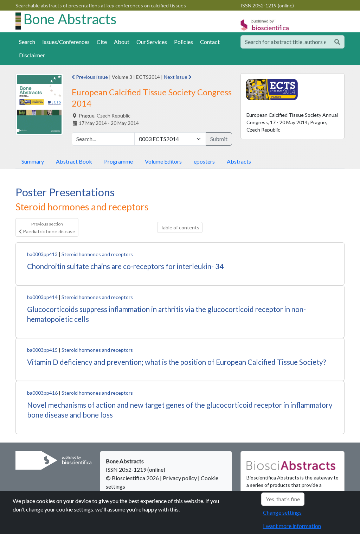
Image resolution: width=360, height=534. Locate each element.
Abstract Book (74, 161)
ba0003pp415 (42, 350)
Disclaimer (32, 55)
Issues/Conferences (66, 41)
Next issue (176, 77)
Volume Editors (163, 161)
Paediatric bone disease (48, 227)
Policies (183, 41)
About (121, 41)
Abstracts (239, 161)
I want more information (292, 525)
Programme (118, 161)
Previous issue (91, 77)
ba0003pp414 (42, 297)
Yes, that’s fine (283, 499)
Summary (32, 161)
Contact (210, 41)
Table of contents (179, 227)
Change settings (282, 512)
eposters (204, 161)
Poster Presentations (65, 192)
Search (27, 41)
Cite (102, 41)
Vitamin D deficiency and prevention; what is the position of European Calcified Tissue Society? (176, 362)
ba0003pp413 (42, 254)
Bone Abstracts (70, 19)
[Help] (337, 42)
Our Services (151, 41)
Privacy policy (180, 478)
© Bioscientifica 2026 (133, 478)
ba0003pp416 (42, 393)
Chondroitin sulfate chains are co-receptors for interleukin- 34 (125, 266)
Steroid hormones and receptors (97, 254)
